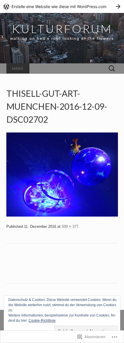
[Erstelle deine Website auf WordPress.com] (62, 6)
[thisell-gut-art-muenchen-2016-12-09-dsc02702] (62, 174)
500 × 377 (70, 226)
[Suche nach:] (112, 69)
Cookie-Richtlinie (42, 321)
